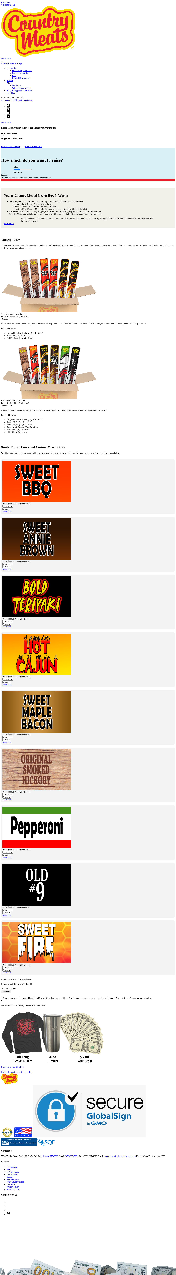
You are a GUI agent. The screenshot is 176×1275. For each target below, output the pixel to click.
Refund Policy (13, 1189)
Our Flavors (12, 1174)
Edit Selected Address (10, 146)
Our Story (16, 85)
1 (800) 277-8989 (50, 1156)
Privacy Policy (13, 1187)
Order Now (6, 58)
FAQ (14, 75)
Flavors (10, 80)
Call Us (4, 63)
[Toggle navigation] (2, 61)
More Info (6, 511)
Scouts (9, 1177)
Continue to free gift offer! (12, 1067)
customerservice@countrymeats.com (17, 100)
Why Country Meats (21, 88)
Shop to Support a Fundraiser (19, 90)
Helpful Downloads (20, 78)
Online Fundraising (20, 73)
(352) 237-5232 (72, 1156)
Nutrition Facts (13, 1179)
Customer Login (8, 5)
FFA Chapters (13, 1172)
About (9, 83)
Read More (9, 223)
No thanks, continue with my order (16, 1072)
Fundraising (12, 68)
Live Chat (5, 2)
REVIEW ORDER (33, 146)
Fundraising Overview (22, 70)
